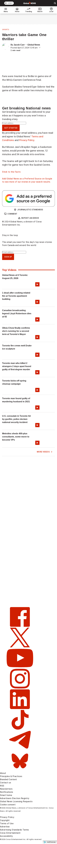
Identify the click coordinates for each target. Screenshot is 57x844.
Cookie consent (8, 804)
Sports (5, 30)
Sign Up (8, 257)
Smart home (6, 795)
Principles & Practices (11, 776)
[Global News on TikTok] (20, 729)
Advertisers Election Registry (14, 798)
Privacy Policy (26, 140)
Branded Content (8, 779)
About (3, 773)
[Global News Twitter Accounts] (20, 646)
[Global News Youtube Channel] (20, 667)
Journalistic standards (30, 210)
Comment (12, 214)
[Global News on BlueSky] (20, 770)
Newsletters (6, 789)
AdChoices (51, 842)
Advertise (5, 826)
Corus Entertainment (10, 833)
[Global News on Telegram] (20, 749)
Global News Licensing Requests (16, 801)
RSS (2, 786)
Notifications (6, 792)
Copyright (5, 820)
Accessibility (6, 836)
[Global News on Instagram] (20, 687)
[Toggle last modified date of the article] (39, 47)
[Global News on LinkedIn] (20, 708)
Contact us (5, 782)
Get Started (10, 128)
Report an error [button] (30, 218)
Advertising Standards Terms (14, 830)
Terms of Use (7, 823)
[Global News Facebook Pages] (20, 626)
